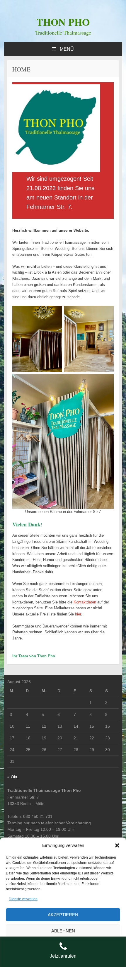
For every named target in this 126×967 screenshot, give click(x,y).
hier (78, 614)
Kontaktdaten (85, 602)
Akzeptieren (63, 914)
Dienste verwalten (23, 899)
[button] (117, 845)
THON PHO (63, 22)
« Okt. (12, 777)
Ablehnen (63, 930)
